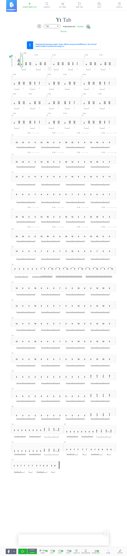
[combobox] (52, 26)
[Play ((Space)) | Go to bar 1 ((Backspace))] (22, 551)
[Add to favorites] (39, 26)
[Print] (88, 27)
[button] (11, 56)
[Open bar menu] (49, 68)
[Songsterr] (11, 6)
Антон (63, 31)
